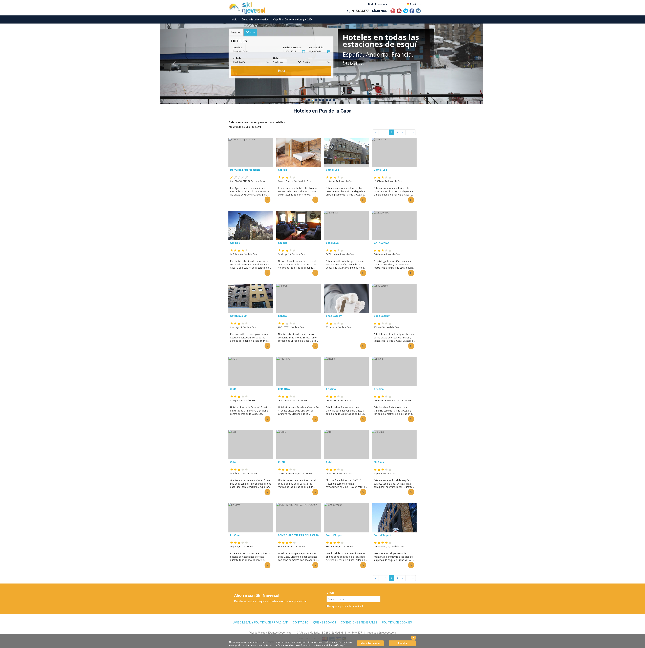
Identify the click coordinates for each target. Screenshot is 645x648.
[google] (392, 10)
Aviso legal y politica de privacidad (260, 622)
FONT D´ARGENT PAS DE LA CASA (298, 535)
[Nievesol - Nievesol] (246, 8)
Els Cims (379, 462)
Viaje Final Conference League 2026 (293, 19)
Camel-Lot (332, 169)
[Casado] (298, 225)
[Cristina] (346, 371)
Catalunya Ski (238, 315)
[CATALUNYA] (394, 225)
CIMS (233, 389)
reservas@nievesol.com (382, 632)
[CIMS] (250, 371)
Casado (282, 242)
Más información (370, 643)
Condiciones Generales (359, 622)
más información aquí (333, 645)
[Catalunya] (346, 225)
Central (282, 315)
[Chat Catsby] (346, 298)
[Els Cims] (394, 444)
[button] (176, 64)
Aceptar (402, 643)
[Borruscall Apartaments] (250, 152)
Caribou (235, 242)
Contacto (300, 622)
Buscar (283, 70)
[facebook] (412, 10)
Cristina (331, 389)
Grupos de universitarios (255, 19)
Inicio (234, 19)
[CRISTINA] (298, 371)
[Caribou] (250, 225)
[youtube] (399, 10)
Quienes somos (324, 622)
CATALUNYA (381, 242)
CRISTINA (284, 389)
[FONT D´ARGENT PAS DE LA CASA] (298, 517)
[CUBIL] (298, 444)
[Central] (298, 298)
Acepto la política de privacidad (346, 606)
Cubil (233, 462)
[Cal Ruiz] (298, 152)
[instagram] (418, 10)
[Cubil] (250, 444)
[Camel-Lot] (346, 152)
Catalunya (332, 242)
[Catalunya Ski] (250, 298)
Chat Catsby (334, 315)
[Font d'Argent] (346, 517)
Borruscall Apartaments (245, 169)
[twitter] (405, 10)
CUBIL (281, 462)
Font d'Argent (335, 535)
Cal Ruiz (283, 169)
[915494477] (348, 11)
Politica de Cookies (397, 622)
